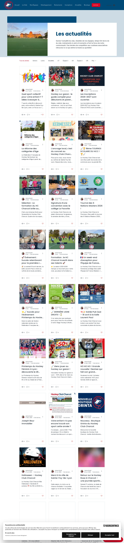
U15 (87, 60)
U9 (73, 60)
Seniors (35, 60)
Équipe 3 (65, 60)
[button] (25, 4)
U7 (58, 60)
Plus (93, 60)
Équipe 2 (79, 60)
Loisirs (43, 60)
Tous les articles (24, 60)
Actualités (51, 60)
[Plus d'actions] (43, 90)
